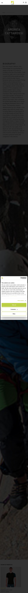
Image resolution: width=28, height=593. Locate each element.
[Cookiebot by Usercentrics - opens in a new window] (20, 278)
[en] (12, 2)
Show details (21, 300)
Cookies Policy (13, 296)
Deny (14, 313)
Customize (13, 309)
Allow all (14, 304)
